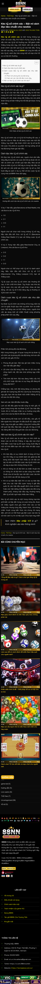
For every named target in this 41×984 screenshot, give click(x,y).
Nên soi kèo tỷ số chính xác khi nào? (17, 81)
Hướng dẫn (5, 788)
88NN (22, 50)
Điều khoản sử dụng (11, 900)
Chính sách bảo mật (11, 904)
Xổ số (3, 804)
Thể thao (10, 16)
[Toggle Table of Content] (35, 62)
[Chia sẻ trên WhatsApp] (2, 32)
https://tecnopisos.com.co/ (22, 968)
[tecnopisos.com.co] (20, 3)
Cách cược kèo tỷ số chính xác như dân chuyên (21, 72)
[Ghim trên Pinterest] (10, 32)
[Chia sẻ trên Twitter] (6, 32)
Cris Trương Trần (33, 30)
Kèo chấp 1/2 (23, 521)
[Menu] (3, 3)
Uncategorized (6, 800)
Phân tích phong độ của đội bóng (18, 76)
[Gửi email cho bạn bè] (8, 32)
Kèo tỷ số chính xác (10, 37)
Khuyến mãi (8, 921)
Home (3, 16)
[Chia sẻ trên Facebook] (4, 32)
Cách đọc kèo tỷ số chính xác (14, 68)
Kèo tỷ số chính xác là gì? (12, 66)
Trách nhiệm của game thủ (14, 908)
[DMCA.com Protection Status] (9, 868)
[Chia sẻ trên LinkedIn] (12, 32)
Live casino (5, 792)
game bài (4, 784)
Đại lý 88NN (8, 913)
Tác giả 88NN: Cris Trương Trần (15, 917)
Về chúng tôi (9, 895)
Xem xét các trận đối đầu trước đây (19, 78)
